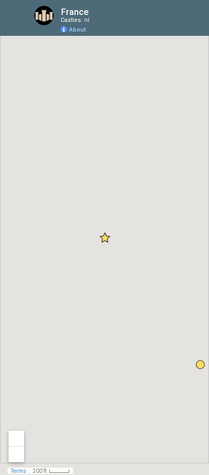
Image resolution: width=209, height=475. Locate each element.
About (77, 29)
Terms (18, 471)
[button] (158, 24)
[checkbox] (97, 12)
